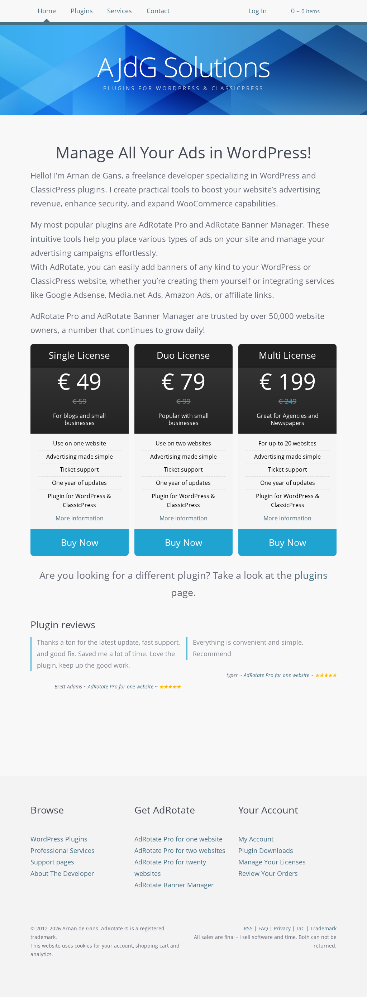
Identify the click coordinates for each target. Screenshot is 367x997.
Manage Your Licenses (272, 862)
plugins (311, 575)
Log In (257, 10)
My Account (255, 839)
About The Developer (62, 873)
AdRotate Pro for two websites (179, 850)
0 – (305, 10)
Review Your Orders (268, 873)
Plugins (82, 10)
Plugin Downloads (265, 850)
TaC (300, 928)
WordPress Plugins (58, 839)
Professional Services (62, 850)
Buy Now (79, 542)
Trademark (323, 928)
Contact (158, 10)
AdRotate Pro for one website (120, 686)
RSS (248, 928)
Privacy (282, 928)
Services (119, 10)
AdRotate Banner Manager (174, 885)
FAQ (263, 928)
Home (47, 10)
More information (80, 518)
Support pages (52, 862)
